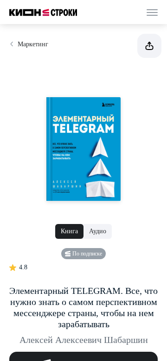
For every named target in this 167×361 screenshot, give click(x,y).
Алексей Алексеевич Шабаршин (83, 340)
